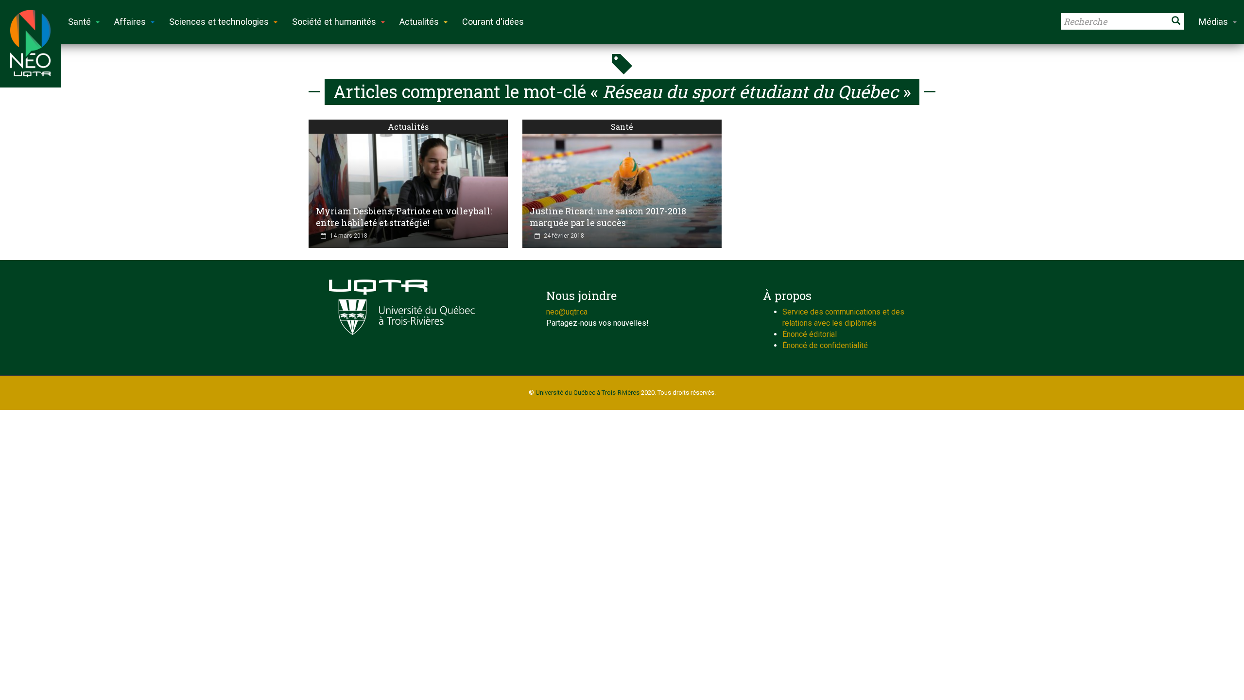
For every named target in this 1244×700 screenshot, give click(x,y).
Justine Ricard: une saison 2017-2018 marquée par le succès (608, 216)
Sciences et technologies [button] (219, 22)
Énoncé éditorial (809, 334)
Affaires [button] (130, 22)
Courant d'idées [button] (493, 22)
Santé (622, 127)
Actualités (408, 127)
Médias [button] (1213, 22)
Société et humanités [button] (334, 22)
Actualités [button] (419, 22)
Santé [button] (79, 22)
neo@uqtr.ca (566, 311)
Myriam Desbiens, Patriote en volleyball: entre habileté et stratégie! (404, 216)
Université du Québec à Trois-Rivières (587, 392)
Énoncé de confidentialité (825, 345)
